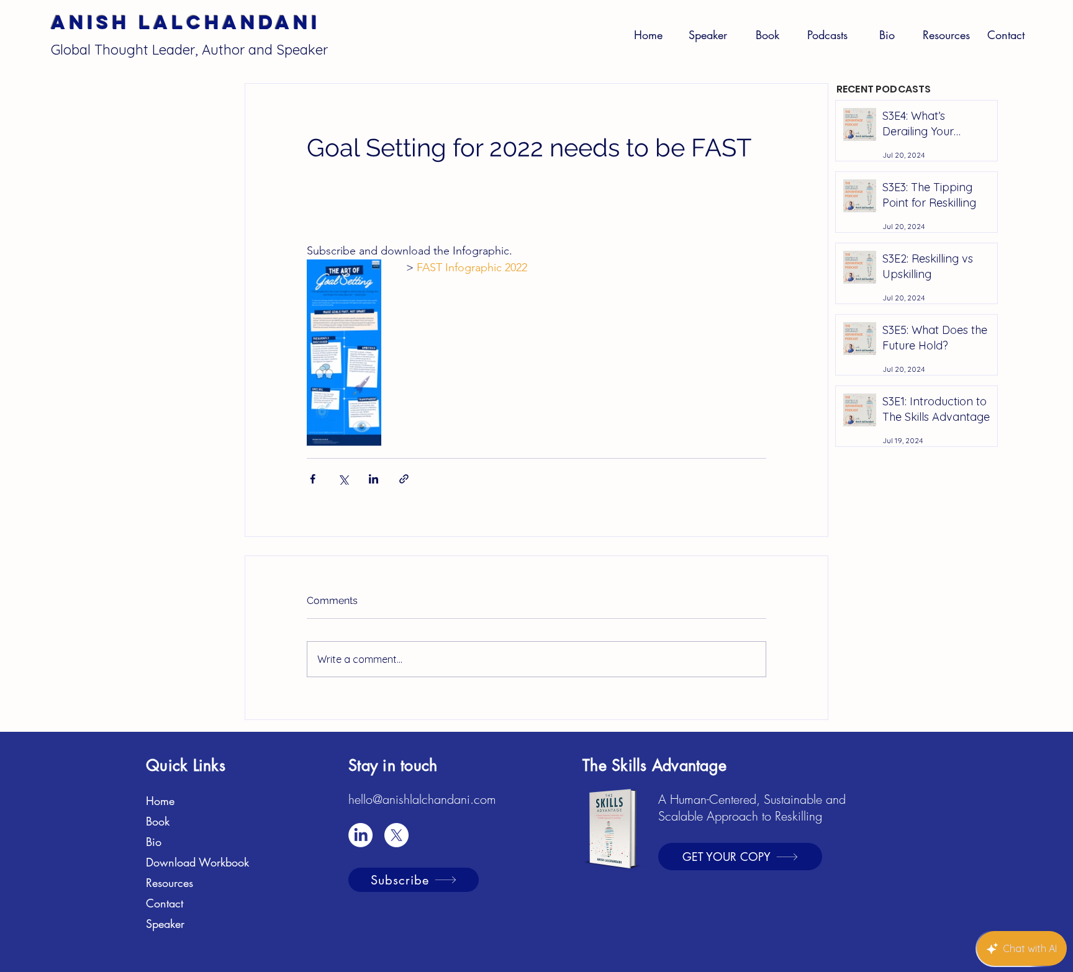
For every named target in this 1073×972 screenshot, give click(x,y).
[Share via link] (404, 479)
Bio (153, 841)
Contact (164, 903)
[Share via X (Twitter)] (343, 479)
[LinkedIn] (360, 835)
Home (160, 800)
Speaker (165, 923)
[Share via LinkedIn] (373, 479)
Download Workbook (197, 862)
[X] (396, 835)
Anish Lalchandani (185, 22)
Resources (169, 882)
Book (158, 821)
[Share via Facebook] (313, 479)
